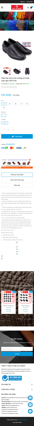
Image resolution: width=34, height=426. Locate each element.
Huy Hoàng (8, 307)
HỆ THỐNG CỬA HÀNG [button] (8, 394)
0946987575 (10, 144)
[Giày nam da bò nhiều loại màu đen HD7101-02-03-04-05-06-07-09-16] (25, 297)
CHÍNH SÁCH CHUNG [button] (8, 389)
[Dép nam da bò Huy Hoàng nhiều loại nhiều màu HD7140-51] (8, 297)
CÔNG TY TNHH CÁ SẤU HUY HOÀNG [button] (13, 366)
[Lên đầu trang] (28, 422)
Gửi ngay (17, 354)
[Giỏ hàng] (31, 7)
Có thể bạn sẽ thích (17, 286)
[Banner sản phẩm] (17, 163)
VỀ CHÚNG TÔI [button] (6, 384)
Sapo (20, 422)
